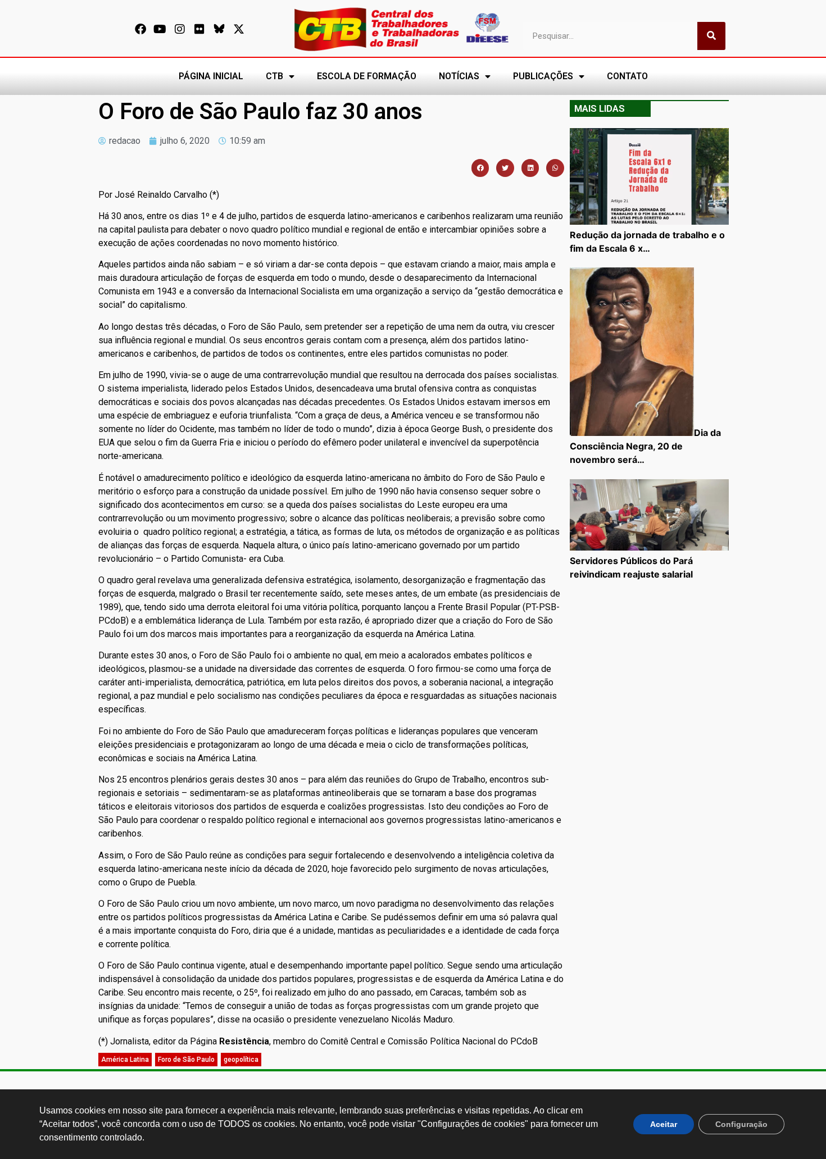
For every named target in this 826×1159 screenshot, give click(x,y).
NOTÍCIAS (459, 76)
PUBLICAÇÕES (543, 76)
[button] (480, 168)
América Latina (125, 1059)
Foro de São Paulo (186, 1059)
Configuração (741, 1124)
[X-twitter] (239, 29)
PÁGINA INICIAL (211, 76)
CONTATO (627, 76)
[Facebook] (140, 29)
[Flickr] (199, 29)
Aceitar (663, 1124)
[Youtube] (160, 29)
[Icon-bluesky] (219, 29)
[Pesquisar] (711, 36)
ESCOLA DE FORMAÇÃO (366, 76)
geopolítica (241, 1059)
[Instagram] (180, 29)
